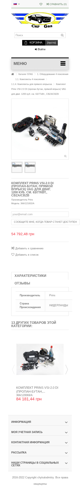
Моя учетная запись (26, 432)
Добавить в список (27, 254)
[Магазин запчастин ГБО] (40, 20)
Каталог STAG (25, 74)
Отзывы (22, 283)
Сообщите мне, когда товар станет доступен (45, 221)
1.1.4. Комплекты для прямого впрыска (31, 84)
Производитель (19, 199)
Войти (41, 49)
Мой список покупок (41, 4)
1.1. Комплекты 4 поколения (30, 79)
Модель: (15, 203)
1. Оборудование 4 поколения (52, 74)
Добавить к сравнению (29, 248)
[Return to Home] (12, 74)
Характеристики (30, 275)
